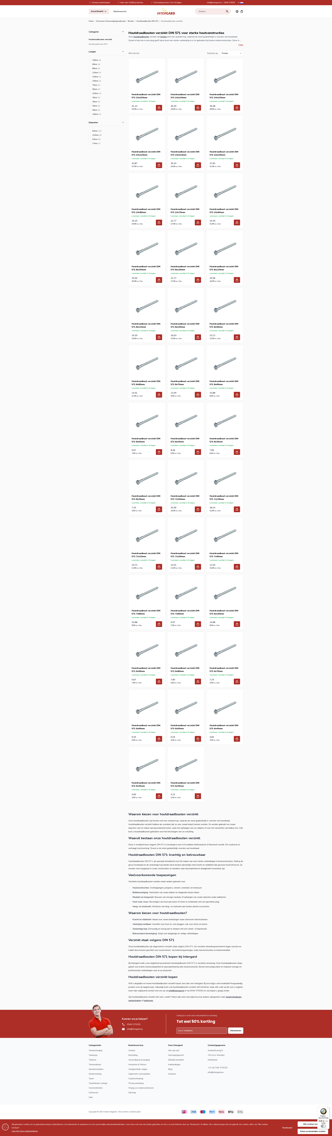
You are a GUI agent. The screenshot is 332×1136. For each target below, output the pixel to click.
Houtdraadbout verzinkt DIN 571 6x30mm (185, 784)
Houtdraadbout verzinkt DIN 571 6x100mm (224, 612)
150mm (104, 81)
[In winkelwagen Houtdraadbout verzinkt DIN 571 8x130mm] (198, 280)
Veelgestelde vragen (137, 1069)
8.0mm (104, 131)
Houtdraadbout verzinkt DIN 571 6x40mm (224, 727)
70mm (103, 85)
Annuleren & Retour (137, 1064)
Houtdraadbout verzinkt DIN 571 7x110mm (146, 555)
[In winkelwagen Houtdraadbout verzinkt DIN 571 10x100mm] (237, 165)
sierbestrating (134, 1000)
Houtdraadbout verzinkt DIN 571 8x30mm (146, 498)
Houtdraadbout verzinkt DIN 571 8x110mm (146, 325)
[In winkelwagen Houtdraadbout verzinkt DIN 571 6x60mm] (159, 739)
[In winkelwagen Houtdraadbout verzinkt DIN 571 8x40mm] (198, 452)
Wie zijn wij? (173, 1050)
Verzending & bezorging (139, 1059)
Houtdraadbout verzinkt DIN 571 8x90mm (224, 325)
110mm (104, 72)
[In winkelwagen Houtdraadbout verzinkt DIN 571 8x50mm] (159, 452)
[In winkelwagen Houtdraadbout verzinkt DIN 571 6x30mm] (198, 796)
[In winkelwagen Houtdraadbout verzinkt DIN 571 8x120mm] (237, 280)
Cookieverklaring (135, 1078)
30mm (103, 97)
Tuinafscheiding (95, 1050)
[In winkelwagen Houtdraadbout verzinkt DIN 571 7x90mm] (237, 567)
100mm (104, 60)
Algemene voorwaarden (139, 1073)
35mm (103, 101)
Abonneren (235, 1030)
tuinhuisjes (148, 1000)
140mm (104, 114)
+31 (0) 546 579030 (217, 1067)
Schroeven (93, 1092)
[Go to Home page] (166, 11)
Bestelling (133, 1055)
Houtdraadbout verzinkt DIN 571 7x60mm (185, 612)
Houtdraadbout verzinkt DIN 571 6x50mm (185, 727)
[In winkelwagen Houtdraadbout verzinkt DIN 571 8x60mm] (237, 395)
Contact (131, 1050)
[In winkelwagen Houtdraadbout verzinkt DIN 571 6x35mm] (159, 796)
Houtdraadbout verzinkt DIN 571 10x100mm (224, 153)
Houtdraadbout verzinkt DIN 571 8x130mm (185, 268)
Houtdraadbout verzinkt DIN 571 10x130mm (224, 96)
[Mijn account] (237, 11)
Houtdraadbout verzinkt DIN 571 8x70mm (185, 383)
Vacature (172, 1073)
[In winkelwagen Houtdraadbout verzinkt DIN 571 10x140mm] (198, 108)
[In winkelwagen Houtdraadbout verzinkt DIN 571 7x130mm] (237, 509)
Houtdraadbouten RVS (98, 44)
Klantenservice (119, 11)
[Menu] (327, 1108)
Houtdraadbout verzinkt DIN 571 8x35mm (224, 440)
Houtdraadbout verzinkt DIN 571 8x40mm (185, 440)
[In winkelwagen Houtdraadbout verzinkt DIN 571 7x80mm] (159, 624)
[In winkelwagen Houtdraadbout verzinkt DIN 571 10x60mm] (237, 222)
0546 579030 (229, 2)
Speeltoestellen (96, 1069)
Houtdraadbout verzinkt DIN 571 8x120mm (224, 268)
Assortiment (97, 11)
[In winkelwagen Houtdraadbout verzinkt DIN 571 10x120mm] (159, 165)
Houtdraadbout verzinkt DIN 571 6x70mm (224, 670)
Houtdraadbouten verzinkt (100, 39)
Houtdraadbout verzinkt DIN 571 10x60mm (224, 211)
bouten (163, 36)
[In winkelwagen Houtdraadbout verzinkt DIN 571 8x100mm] (198, 337)
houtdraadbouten (141, 36)
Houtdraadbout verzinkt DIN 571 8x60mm (224, 383)
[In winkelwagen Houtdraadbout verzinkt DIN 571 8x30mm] (159, 509)
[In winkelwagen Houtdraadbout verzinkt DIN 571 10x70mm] (198, 222)
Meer (240, 44)
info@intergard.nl (176, 990)
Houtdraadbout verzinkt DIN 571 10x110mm (185, 153)
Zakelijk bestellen (176, 1059)
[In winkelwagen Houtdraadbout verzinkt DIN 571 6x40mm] (237, 739)
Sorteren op (212, 53)
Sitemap (132, 1092)
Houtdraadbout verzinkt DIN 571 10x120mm (146, 153)
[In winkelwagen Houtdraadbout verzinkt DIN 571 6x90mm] (159, 681)
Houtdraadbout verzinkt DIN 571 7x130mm (224, 498)
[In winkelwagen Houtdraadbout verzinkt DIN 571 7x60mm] (198, 624)
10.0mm (104, 135)
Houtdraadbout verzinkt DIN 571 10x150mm (146, 96)
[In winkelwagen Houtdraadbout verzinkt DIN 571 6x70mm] (237, 681)
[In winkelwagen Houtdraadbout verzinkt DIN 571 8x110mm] (159, 337)
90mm (103, 89)
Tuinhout (92, 1059)
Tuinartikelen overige (98, 1083)
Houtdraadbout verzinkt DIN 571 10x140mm (185, 96)
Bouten (131, 21)
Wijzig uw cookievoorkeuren (141, 1087)
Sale (91, 1097)
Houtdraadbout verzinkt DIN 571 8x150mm (146, 268)
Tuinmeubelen (95, 1064)
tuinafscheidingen (233, 997)
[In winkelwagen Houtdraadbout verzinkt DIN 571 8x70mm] (198, 395)
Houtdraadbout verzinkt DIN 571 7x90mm (224, 555)
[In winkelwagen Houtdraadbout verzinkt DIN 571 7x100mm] (198, 567)
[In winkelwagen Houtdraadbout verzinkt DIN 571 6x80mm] (198, 681)
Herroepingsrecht (176, 1055)
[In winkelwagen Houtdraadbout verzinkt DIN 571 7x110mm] (159, 567)
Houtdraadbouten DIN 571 (147, 21)
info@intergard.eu (214, 2)
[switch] (323, 1126)
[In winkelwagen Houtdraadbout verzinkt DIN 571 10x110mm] (198, 165)
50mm (103, 110)
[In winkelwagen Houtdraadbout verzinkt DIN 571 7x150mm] (198, 509)
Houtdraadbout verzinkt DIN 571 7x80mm (146, 612)
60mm (103, 64)
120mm (104, 93)
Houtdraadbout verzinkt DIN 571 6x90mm (146, 670)
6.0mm (103, 139)
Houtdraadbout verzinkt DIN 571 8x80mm (146, 383)
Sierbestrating (95, 1073)
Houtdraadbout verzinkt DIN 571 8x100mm (185, 325)
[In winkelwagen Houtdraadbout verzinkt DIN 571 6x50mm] (198, 739)
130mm (104, 77)
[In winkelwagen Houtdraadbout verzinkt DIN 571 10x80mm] (159, 222)
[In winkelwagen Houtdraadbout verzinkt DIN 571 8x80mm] (159, 395)
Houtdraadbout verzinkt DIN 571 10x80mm (146, 211)
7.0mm (103, 143)
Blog (170, 1069)
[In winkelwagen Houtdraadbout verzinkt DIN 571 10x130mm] (237, 108)
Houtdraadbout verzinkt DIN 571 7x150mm (185, 498)
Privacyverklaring (136, 1083)
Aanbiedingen (174, 1064)
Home (91, 21)
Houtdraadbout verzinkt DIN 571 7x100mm (185, 555)
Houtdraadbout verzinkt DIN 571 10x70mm (185, 211)
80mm (103, 68)
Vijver (91, 1078)
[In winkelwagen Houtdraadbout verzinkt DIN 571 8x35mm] (237, 452)
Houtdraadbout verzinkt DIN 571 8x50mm (146, 440)
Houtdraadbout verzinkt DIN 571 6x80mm (185, 670)
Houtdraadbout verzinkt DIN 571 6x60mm (146, 727)
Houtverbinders (96, 1087)
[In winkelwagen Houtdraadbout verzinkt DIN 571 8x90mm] (237, 337)
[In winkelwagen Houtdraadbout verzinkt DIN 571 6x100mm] (237, 624)
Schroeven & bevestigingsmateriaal (110, 21)
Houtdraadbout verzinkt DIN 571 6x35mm (146, 784)
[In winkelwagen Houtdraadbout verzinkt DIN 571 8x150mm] (159, 280)
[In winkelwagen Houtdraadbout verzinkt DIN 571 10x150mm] (159, 108)
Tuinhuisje (93, 1055)
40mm (103, 106)
